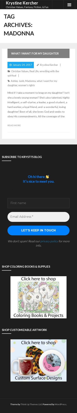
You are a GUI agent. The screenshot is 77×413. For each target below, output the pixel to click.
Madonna (30, 80)
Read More (14, 125)
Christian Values (19, 71)
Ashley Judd (17, 80)
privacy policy (49, 241)
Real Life (34, 71)
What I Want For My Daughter (35, 53)
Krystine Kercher (49, 64)
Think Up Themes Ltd (31, 404)
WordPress (60, 404)
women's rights (26, 85)
